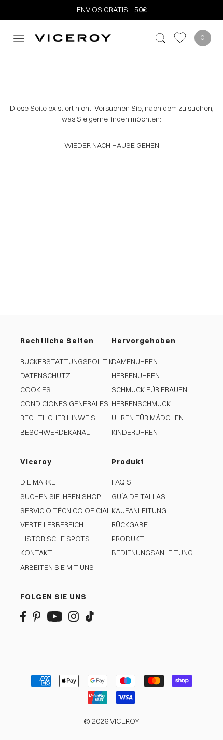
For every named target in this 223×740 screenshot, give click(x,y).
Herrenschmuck (141, 403)
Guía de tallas (138, 496)
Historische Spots (55, 538)
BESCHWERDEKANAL (55, 432)
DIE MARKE (37, 482)
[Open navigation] (19, 37)
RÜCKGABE (130, 524)
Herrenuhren (136, 375)
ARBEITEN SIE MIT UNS (57, 567)
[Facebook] (23, 615)
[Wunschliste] (180, 38)
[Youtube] (54, 615)
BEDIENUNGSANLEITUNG (152, 552)
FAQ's (121, 482)
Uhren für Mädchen (148, 417)
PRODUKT (128, 538)
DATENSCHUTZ (45, 375)
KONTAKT (36, 552)
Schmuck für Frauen (149, 389)
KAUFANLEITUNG (139, 510)
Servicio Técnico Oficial (65, 510)
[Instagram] (73, 615)
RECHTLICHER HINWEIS (57, 417)
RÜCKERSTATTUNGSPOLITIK (66, 361)
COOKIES (35, 389)
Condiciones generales (64, 403)
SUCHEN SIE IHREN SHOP (60, 496)
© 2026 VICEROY (111, 721)
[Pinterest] (37, 615)
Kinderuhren (135, 432)
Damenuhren (135, 361)
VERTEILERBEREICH (51, 524)
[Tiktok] (90, 615)
